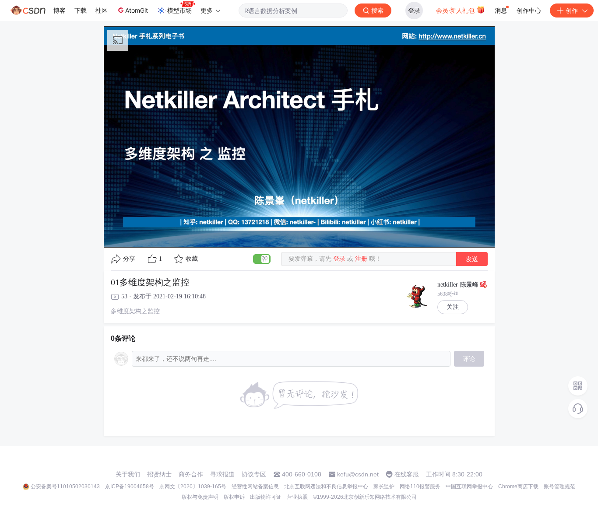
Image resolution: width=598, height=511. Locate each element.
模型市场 (179, 10)
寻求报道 (222, 474)
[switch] (262, 259)
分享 (129, 259)
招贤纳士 (159, 474)
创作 (572, 10)
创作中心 (529, 10)
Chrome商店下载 (518, 486)
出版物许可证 (265, 497)
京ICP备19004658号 (129, 486)
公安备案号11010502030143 (65, 486)
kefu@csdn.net (358, 474)
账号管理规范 (559, 486)
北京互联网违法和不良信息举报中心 (326, 486)
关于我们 (128, 474)
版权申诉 (234, 497)
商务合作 (191, 474)
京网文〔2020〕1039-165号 (192, 486)
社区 (101, 10)
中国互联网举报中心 (469, 486)
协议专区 (254, 474)
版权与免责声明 (200, 497)
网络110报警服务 (420, 486)
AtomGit (136, 10)
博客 (59, 10)
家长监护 (383, 486)
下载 (80, 10)
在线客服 (406, 474)
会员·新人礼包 (456, 10)
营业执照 (297, 497)
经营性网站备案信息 (255, 486)
